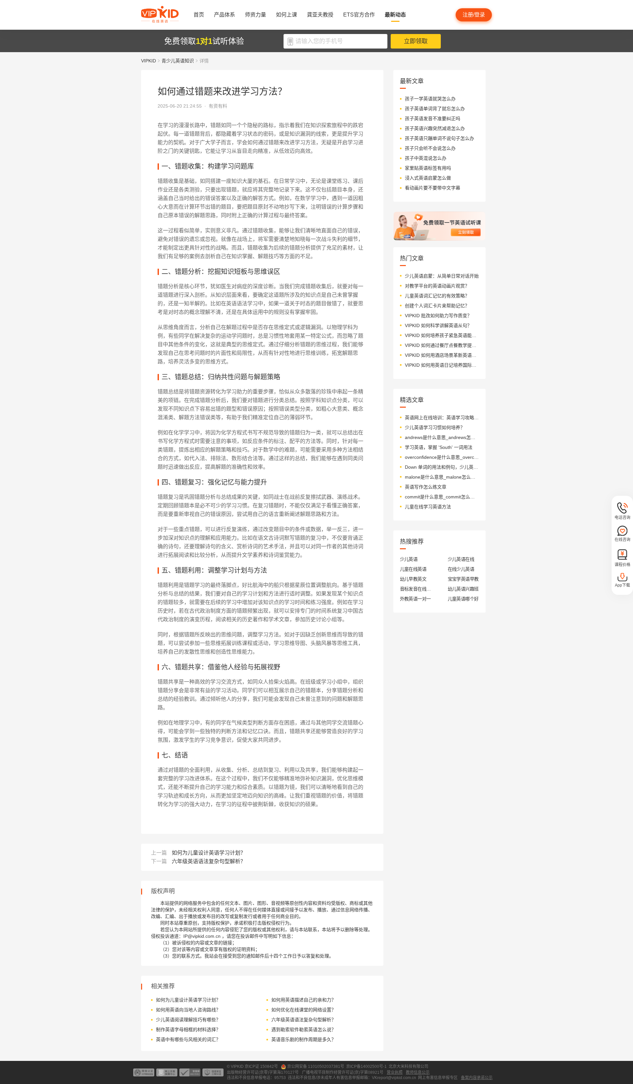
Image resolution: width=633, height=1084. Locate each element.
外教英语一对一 (415, 598)
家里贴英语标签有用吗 (428, 168)
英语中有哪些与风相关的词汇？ (188, 1039)
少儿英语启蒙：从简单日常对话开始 (442, 276)
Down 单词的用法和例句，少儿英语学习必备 (442, 467)
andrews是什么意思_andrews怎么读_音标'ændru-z (442, 437)
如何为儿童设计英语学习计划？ (209, 853)
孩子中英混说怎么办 (425, 158)
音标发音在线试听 (415, 589)
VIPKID (148, 60)
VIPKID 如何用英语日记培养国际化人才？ (442, 365)
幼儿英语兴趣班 (463, 589)
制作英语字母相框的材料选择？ (188, 1029)
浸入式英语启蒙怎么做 (428, 178)
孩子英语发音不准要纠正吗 (432, 118)
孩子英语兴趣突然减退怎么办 (435, 128)
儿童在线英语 (413, 569)
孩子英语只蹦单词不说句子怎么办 (439, 138)
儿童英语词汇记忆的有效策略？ (437, 295)
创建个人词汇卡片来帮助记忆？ (437, 305)
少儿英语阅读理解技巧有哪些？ (188, 1019)
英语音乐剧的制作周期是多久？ (303, 1039)
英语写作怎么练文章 (425, 487)
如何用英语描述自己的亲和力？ (303, 999)
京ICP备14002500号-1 (366, 1066)
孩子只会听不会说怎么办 (430, 148)
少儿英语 (409, 559)
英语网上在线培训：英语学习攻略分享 (442, 417)
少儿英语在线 (461, 559)
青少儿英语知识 (178, 60)
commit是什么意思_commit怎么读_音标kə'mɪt (442, 496)
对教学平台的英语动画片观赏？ (437, 285)
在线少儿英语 (461, 569)
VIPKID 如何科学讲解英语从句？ (438, 325)
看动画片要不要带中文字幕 (432, 187)
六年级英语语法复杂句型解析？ (209, 861)
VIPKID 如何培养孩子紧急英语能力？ (442, 335)
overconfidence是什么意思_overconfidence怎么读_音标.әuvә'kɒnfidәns (442, 457)
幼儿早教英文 (413, 579)
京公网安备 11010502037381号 (315, 1066)
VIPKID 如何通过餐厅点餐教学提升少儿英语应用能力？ (442, 345)
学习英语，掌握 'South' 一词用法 (438, 447)
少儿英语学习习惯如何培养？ (435, 427)
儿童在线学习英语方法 (428, 506)
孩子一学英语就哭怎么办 (430, 98)
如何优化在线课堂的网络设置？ (303, 1009)
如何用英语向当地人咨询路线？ (188, 1009)
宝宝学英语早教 (463, 579)
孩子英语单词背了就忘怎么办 (435, 108)
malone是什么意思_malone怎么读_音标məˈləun (442, 477)
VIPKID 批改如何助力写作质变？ (438, 315)
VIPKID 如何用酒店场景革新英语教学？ (442, 355)
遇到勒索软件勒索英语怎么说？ (303, 1029)
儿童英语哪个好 (463, 598)
